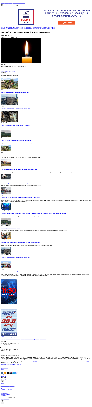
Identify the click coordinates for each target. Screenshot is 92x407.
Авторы (2, 369)
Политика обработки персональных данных (11, 364)
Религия (48, 27)
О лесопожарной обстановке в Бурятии (10, 228)
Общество (3, 27)
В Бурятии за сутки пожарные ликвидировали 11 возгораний (15, 125)
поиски (6, 71)
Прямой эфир (18, 3)
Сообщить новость (5, 399)
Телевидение (8, 3)
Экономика (8, 27)
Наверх (2, 336)
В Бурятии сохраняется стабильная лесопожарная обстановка (16, 140)
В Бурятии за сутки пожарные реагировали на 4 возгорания (15, 108)
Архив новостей (4, 368)
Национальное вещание (9, 339)
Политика (52, 27)
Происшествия (14, 27)
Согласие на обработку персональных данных (11, 365)
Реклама (23, 339)
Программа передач (36, 339)
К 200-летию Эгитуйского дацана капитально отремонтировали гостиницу (19, 169)
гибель (9, 71)
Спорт (30, 27)
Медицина (20, 27)
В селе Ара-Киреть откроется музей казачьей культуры (14, 271)
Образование (26, 27)
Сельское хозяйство (37, 27)
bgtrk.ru (35, 361)
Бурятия (2, 71)
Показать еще (4, 277)
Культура (44, 27)
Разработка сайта (4, 376)
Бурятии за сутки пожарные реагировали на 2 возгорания (15, 92)
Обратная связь (28, 339)
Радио (2, 339)
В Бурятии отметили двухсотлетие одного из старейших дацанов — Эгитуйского (20, 197)
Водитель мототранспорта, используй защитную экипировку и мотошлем (18, 183)
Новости (3, 3)
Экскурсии (43, 339)
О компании (17, 339)
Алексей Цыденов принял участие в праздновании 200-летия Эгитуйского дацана (20, 242)
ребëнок (13, 71)
